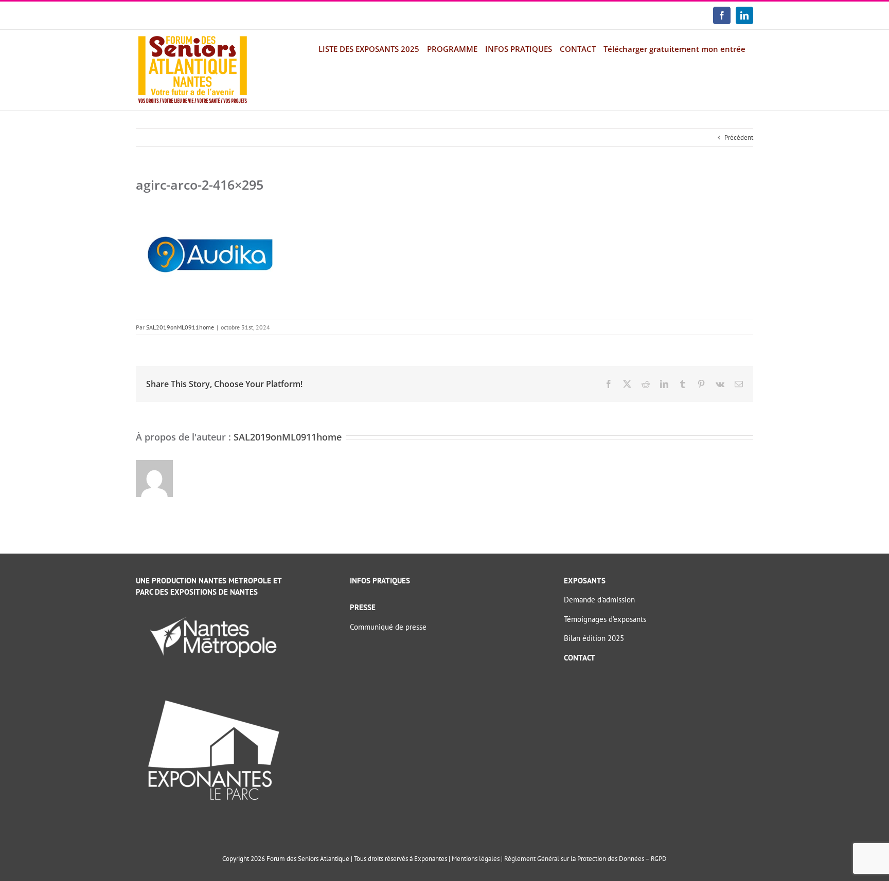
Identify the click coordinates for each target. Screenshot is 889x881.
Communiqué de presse (388, 627)
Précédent (738, 137)
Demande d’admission (599, 599)
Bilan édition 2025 (594, 638)
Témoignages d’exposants (605, 619)
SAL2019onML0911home (180, 327)
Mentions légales (476, 858)
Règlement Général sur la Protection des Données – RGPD (585, 858)
